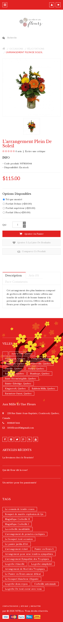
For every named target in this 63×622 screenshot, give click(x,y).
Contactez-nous (10, 606)
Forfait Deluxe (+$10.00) (19, 203)
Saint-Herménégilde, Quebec (20, 378)
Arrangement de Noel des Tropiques (25, 568)
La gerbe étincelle (15, 564)
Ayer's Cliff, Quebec (21, 353)
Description (13, 275)
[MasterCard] (13, 616)
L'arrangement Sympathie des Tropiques (27, 559)
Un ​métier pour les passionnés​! (19, 482)
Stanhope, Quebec (40, 373)
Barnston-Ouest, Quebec (18, 393)
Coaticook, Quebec (15, 358)
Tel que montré (14, 199)
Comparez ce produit (33, 251)
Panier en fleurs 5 (44, 549)
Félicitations (35, 48)
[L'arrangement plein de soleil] (31, 126)
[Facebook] (4, 439)
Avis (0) (34, 275)
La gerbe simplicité (41, 564)
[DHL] (37, 616)
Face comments (16, 281)
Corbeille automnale (45, 583)
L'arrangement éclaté (16, 549)
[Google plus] (23, 439)
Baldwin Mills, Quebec (43, 388)
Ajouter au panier (34, 233)
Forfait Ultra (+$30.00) (18, 212)
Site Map (24, 606)
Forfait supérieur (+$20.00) (20, 208)
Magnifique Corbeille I (17, 524)
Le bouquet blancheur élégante (22, 578)
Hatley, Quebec (36, 368)
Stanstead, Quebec (15, 363)
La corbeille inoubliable (17, 529)
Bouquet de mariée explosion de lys (24, 514)
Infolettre (36, 606)
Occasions (16, 48)
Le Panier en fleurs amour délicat (23, 573)
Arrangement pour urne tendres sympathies (29, 554)
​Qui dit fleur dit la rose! (15, 470)
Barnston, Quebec (14, 373)
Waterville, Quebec (41, 363)
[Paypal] (21, 616)
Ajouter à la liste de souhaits (33, 242)
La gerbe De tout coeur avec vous (23, 588)
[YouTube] (35, 439)
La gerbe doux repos (16, 583)
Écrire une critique (34, 151)
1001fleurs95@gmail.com (20, 427)
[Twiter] (17, 439)
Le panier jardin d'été (16, 544)
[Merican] (29, 616)
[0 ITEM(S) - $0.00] (58, 4)
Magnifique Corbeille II (17, 519)
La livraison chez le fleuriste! (18, 457)
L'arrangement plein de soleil (24, 52)
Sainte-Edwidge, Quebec (18, 383)
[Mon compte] (51, 4)
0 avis (19, 151)
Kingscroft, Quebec (15, 388)
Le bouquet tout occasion (19, 539)
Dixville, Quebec (13, 368)
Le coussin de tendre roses (19, 509)
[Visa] (5, 616)
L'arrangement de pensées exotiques (25, 534)
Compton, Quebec (41, 358)
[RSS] (29, 439)
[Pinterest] (11, 439)
